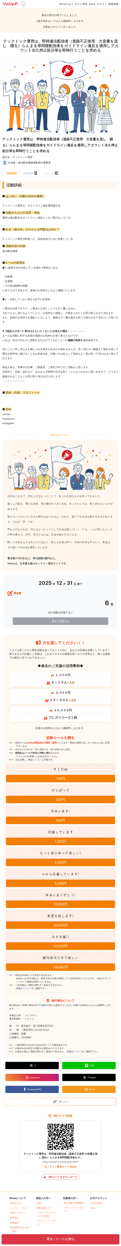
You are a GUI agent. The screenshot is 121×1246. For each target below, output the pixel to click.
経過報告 (30, 173)
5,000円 (61, 883)
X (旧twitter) (97, 1203)
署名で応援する (60, 621)
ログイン (102, 4)
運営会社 (14, 1217)
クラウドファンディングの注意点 (47, 1214)
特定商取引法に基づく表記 (20, 1229)
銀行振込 (41, 759)
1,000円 (60, 841)
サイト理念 (81, 4)
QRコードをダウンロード (63, 1176)
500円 (60, 820)
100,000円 (60, 967)
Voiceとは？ (66, 4)
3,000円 (60, 862)
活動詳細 (12, 173)
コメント (50, 173)
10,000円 (60, 904)
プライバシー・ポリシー (47, 1222)
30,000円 (60, 925)
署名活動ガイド (44, 1208)
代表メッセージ (17, 1212)
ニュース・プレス (19, 1208)
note (93, 1208)
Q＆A (92, 4)
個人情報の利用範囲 (74, 1203)
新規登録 (113, 4)
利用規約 (27, 988)
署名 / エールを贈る (60, 1239)
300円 (60, 799)
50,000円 (60, 946)
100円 (60, 779)
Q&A (39, 1203)
